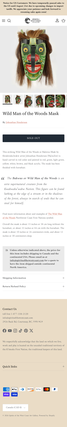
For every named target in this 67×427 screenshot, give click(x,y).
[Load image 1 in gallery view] (33, 59)
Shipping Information (14, 278)
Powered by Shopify (47, 415)
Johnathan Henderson (16, 122)
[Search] (10, 20)
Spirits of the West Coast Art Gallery (23, 415)
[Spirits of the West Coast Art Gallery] (33, 20)
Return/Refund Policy (14, 286)
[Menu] (3, 20)
